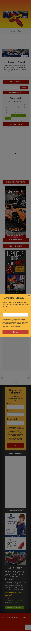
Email (4, 311)
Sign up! (15, 332)
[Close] (29, 295)
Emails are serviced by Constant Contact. (11, 326)
